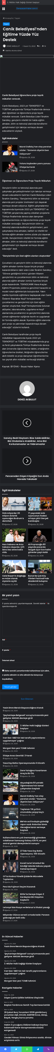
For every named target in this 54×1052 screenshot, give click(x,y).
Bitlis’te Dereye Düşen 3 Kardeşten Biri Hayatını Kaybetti (32, 897)
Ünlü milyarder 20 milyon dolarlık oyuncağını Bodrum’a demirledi (13, 517)
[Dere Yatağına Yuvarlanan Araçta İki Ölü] (10, 774)
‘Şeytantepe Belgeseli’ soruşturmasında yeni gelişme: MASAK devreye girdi (25, 716)
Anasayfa (9, 18)
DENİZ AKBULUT (27, 399)
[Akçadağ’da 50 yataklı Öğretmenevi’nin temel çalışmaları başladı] (10, 786)
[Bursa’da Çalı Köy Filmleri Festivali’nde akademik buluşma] (40, 566)
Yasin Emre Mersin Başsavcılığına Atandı (23, 707)
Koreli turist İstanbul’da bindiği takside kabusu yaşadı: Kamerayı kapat (35, 866)
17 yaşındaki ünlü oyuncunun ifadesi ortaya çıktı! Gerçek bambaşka (38, 517)
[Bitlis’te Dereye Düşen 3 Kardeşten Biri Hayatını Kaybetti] (10, 898)
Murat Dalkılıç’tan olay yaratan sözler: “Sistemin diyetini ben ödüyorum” (35, 150)
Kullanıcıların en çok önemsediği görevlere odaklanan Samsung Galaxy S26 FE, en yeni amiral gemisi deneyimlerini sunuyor (24, 840)
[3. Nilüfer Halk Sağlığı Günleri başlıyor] (10, 729)
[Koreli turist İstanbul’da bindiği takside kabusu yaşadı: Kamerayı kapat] (10, 867)
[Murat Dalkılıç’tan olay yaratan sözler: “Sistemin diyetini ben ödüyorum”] (9, 150)
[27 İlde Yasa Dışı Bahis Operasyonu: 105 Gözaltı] (10, 854)
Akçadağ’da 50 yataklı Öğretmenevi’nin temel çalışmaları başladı (31, 785)
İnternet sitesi (8, 660)
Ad (4, 640)
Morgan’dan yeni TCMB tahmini (19, 748)
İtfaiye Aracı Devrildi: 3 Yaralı (17, 755)
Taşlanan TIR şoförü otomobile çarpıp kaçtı (32, 811)
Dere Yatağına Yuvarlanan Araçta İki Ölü (33, 772)
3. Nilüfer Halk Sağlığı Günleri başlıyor (23, 2)
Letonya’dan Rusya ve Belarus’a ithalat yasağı (26, 907)
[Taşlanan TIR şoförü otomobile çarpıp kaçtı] (10, 813)
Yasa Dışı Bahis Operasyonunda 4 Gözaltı (24, 763)
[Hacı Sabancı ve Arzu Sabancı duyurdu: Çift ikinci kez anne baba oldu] (14, 535)
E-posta (6, 650)
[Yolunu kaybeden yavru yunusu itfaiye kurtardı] (9, 167)
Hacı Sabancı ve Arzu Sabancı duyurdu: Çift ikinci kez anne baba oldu (13, 548)
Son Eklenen (27, 699)
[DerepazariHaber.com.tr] (27, 8)
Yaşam (17, 18)
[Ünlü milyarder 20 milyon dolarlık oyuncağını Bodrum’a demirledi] (14, 503)
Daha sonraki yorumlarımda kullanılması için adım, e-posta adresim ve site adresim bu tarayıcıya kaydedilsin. (26, 675)
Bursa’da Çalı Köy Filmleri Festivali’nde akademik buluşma (38, 578)
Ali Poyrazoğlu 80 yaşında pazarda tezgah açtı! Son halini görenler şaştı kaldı (39, 548)
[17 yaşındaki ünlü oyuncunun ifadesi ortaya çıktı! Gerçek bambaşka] (40, 503)
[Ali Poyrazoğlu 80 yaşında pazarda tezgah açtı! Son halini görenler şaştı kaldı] (40, 535)
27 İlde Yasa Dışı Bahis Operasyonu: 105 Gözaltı (32, 852)
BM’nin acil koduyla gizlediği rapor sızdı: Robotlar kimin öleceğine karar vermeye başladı (34, 826)
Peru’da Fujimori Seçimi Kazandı (19, 886)
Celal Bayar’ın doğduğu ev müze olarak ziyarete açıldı (14, 578)
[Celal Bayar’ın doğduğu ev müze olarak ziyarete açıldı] (14, 566)
